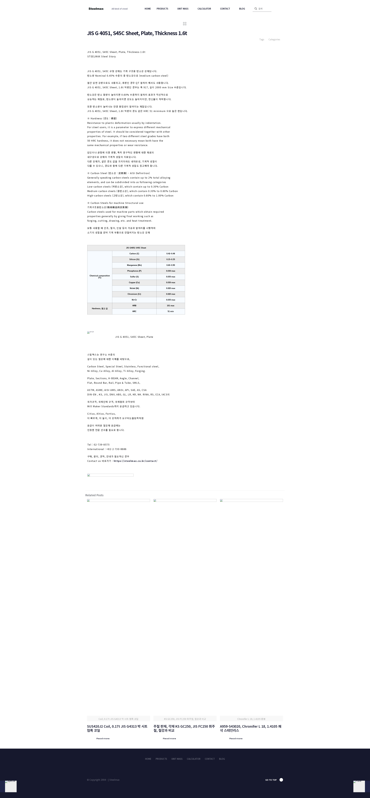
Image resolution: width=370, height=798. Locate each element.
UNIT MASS (177, 758)
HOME (148, 758)
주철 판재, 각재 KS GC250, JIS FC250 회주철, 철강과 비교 (184, 728)
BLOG (222, 758)
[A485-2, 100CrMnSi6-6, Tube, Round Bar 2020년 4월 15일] (8, 786)
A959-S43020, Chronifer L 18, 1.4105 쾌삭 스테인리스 (250, 728)
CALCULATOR (193, 758)
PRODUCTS (161, 758)
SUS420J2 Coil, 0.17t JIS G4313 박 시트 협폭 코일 (117, 728)
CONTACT (210, 758)
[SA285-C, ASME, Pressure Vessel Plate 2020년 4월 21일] (361, 786)
